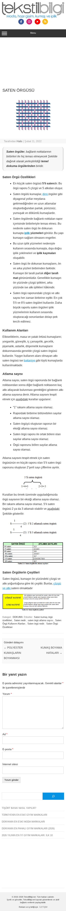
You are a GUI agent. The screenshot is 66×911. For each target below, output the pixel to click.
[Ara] (53, 796)
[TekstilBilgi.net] (33, 10)
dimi (45, 194)
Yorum (7, 693)
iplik (27, 233)
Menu (33, 33)
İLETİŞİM (43, 907)
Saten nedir (20, 620)
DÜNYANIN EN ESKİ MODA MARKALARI (23, 821)
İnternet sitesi (10, 764)
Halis (19, 141)
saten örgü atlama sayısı (40, 620)
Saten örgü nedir (35, 624)
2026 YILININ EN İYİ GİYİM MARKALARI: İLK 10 (27, 835)
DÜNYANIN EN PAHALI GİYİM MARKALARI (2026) (28, 828)
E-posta (7, 749)
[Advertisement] (33, 65)
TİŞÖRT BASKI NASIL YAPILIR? (19, 808)
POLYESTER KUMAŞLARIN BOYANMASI (13, 653)
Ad (4, 734)
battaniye (30, 360)
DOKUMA (18, 617)
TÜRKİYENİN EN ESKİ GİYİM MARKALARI (24, 815)
